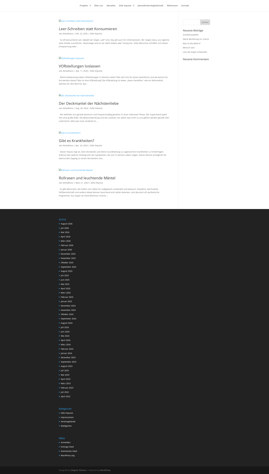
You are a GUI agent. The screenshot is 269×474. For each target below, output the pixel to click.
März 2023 (66, 383)
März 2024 (66, 344)
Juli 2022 (65, 392)
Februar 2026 (67, 245)
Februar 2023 (67, 387)
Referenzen (172, 6)
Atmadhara (68, 33)
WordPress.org (68, 455)
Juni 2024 (65, 331)
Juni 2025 (65, 279)
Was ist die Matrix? (191, 43)
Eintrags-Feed (67, 446)
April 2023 (65, 379)
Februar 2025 (67, 297)
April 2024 (65, 340)
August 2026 (66, 223)
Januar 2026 (66, 249)
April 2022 (65, 396)
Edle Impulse (125, 6)
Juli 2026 (65, 228)
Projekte (84, 6)
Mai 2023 (65, 374)
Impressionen (67, 417)
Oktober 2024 (67, 314)
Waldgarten (66, 426)
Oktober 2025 (67, 262)
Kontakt (185, 6)
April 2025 (65, 288)
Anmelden (65, 442)
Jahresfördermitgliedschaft (150, 6)
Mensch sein (189, 47)
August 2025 (66, 271)
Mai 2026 (65, 232)
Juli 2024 (65, 327)
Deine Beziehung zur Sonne (196, 39)
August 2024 (66, 323)
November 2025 (68, 258)
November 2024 (68, 310)
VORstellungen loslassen (79, 66)
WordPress (105, 470)
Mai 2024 (65, 336)
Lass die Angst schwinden (195, 52)
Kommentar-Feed (69, 451)
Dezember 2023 (68, 357)
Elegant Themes (78, 470)
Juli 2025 (65, 275)
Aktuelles (111, 6)
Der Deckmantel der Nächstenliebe (89, 103)
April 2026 (65, 236)
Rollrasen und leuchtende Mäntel (87, 177)
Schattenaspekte (190, 34)
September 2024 (68, 318)
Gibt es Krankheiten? (76, 140)
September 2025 (68, 267)
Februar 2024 (67, 349)
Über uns (98, 6)
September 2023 (68, 361)
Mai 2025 (65, 284)
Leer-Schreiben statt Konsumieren (88, 28)
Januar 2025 (66, 301)
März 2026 (66, 241)
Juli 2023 (65, 370)
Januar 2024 (66, 353)
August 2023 (66, 366)
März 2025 (66, 292)
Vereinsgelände (68, 421)
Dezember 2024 (68, 305)
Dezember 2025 (68, 253)
